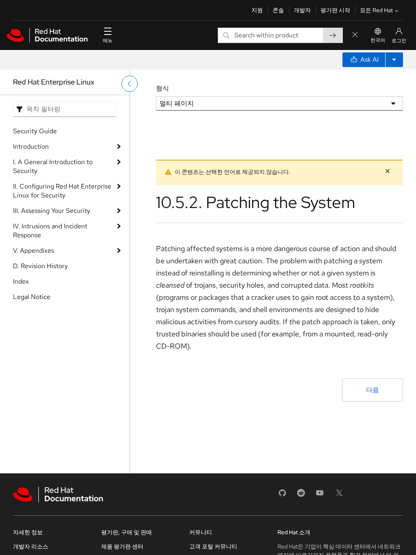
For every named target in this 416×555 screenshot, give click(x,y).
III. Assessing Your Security (51, 210)
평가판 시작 (335, 10)
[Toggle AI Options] (394, 59)
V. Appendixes (33, 250)
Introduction (31, 146)
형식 (162, 88)
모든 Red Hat (376, 10)
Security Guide (35, 131)
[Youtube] (320, 495)
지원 (257, 10)
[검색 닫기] (355, 35)
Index (21, 281)
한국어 (377, 40)
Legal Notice (31, 297)
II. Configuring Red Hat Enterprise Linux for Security (62, 190)
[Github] (282, 495)
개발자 (302, 10)
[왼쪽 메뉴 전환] (129, 84)
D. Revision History (40, 266)
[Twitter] (339, 495)
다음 (372, 390)
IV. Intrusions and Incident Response (50, 230)
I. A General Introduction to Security (53, 166)
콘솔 (278, 10)
